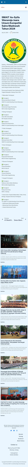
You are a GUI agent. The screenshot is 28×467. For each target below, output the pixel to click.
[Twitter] (11, 430)
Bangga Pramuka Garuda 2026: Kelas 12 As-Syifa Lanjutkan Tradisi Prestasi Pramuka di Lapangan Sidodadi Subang (13, 311)
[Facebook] (14, 430)
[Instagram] (16, 430)
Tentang (21, 436)
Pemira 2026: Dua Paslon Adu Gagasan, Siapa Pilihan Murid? (13, 281)
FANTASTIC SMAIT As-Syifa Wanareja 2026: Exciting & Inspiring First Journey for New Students (14, 403)
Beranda (21, 434)
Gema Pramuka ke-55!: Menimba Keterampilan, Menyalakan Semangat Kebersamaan (13, 342)
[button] (26, 2)
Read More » (3, 262)
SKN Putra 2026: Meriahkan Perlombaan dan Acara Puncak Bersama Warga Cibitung (13, 251)
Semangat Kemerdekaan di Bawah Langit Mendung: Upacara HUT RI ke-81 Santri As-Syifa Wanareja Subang (13, 373)
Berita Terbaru (20, 441)
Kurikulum (20, 438)
